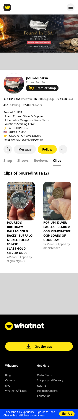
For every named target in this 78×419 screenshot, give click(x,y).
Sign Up (67, 414)
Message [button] (24, 149)
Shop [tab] (7, 160)
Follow (47, 149)
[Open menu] (71, 7)
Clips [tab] (57, 160)
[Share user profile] (7, 149)
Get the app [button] (43, 346)
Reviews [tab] (41, 160)
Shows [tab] (23, 160)
